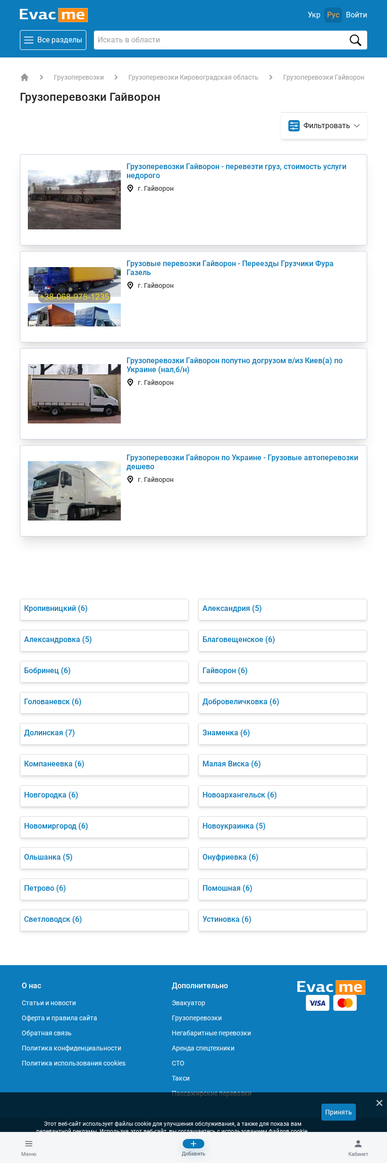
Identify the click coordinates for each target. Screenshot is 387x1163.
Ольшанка (48, 857)
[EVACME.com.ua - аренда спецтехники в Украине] (24, 77)
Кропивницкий (56, 608)
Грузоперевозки (79, 77)
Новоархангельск (239, 794)
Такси (181, 1078)
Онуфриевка (230, 857)
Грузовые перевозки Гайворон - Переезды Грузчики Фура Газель (230, 268)
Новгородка (51, 794)
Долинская (49, 732)
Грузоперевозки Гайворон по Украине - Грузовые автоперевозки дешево (242, 462)
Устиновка (227, 919)
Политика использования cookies (74, 1063)
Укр (314, 14)
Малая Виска (231, 763)
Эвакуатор (188, 1003)
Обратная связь (47, 1033)
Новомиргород (56, 825)
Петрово (45, 888)
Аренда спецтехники (203, 1048)
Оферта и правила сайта (59, 1018)
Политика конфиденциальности (71, 1048)
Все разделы (59, 39)
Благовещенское (238, 639)
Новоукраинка (234, 825)
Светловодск (53, 919)
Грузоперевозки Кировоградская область (193, 77)
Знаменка (226, 732)
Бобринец (47, 670)
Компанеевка (54, 763)
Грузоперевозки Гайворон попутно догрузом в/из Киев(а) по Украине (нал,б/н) (234, 365)
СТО (178, 1063)
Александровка (58, 639)
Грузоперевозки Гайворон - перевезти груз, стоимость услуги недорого (236, 171)
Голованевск (53, 701)
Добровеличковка (240, 701)
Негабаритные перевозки (211, 1033)
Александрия (232, 608)
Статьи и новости (49, 1003)
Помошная (227, 888)
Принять (338, 1112)
